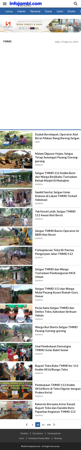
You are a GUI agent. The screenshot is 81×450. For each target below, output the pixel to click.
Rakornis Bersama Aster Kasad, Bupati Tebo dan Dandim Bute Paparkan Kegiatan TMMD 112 (55, 407)
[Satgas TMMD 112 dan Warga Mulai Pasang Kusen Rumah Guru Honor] (16, 294)
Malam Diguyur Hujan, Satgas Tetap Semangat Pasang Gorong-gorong (57, 157)
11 (43, 424)
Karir (21, 438)
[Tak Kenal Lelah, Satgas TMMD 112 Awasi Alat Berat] (16, 217)
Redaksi (24, 433)
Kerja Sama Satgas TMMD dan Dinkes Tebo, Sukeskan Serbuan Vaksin (55, 311)
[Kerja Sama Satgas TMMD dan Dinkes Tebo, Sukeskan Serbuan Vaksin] (16, 314)
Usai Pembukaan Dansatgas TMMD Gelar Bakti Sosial (53, 348)
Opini (60, 11)
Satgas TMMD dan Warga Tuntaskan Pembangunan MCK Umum (55, 272)
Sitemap (58, 438)
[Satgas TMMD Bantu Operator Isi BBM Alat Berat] (16, 237)
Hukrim (21, 11)
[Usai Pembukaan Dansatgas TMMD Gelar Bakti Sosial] (16, 352)
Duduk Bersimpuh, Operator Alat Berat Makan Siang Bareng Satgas (57, 136)
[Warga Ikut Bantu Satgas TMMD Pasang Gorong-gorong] (16, 333)
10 (37, 424)
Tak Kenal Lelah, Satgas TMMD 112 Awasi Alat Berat (55, 213)
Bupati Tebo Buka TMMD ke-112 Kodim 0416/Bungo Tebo (56, 367)
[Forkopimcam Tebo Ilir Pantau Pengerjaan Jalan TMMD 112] (16, 256)
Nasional (35, 11)
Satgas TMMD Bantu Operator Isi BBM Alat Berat (57, 232)
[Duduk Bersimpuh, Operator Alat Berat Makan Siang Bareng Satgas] (16, 140)
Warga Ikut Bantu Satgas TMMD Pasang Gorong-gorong (56, 328)
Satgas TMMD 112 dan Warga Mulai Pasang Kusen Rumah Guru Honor (56, 292)
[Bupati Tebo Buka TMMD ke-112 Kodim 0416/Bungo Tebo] (16, 371)
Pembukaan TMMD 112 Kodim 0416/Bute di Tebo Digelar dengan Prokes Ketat (58, 388)
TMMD (7, 41)
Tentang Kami (54, 433)
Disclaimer (38, 433)
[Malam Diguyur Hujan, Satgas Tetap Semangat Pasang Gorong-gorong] (16, 159)
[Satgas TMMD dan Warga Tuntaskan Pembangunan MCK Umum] (16, 275)
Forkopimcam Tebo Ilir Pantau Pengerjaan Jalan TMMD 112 (54, 251)
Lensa (9, 11)
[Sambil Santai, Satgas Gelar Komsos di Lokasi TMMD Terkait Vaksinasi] (16, 198)
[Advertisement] (40, 87)
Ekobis (71, 11)
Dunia (48, 11)
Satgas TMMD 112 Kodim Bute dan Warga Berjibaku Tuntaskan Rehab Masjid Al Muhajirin (56, 176)
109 (49, 424)
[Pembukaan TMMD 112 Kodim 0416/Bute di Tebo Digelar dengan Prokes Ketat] (16, 391)
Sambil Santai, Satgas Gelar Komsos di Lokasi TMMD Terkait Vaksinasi (56, 195)
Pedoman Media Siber (39, 438)
